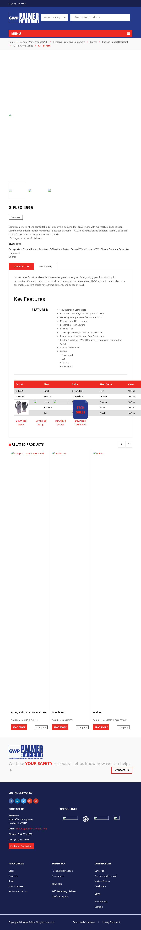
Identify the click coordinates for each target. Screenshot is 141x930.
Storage (99, 906)
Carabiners (100, 886)
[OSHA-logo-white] (70, 818)
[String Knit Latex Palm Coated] (29, 580)
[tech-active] (80, 409)
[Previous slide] (12, 115)
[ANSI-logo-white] (101, 819)
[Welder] (111, 580)
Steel (11, 870)
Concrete (13, 875)
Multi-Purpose (16, 886)
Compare (15, 217)
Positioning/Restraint (105, 875)
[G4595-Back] (60, 407)
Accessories (58, 875)
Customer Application (21, 845)
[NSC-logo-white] (86, 819)
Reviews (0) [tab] (45, 266)
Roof (11, 881)
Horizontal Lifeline (18, 891)
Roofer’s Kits (101, 901)
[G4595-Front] (41, 407)
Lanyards (99, 870)
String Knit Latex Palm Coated (29, 712)
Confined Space (60, 896)
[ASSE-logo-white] (117, 819)
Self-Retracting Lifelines (64, 891)
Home (12, 41)
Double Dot (59, 712)
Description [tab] (21, 266)
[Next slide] (129, 115)
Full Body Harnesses (62, 870)
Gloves (93, 41)
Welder (97, 712)
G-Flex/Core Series (23, 45)
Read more (19, 727)
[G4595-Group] (21, 407)
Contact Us (122, 770)
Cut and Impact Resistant (115, 41)
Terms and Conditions (84, 922)
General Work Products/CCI (34, 41)
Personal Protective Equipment (69, 41)
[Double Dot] (70, 580)
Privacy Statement (111, 922)
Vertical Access (102, 881)
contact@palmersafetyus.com (31, 828)
